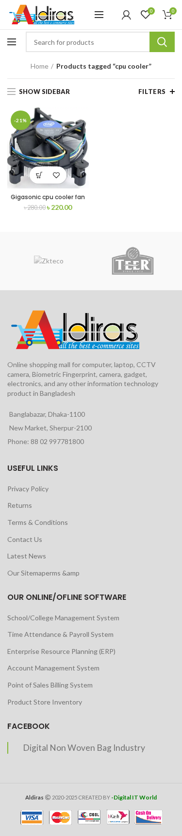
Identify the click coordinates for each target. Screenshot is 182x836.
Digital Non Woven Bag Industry (84, 748)
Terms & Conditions (37, 522)
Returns (19, 505)
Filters (152, 91)
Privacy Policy (28, 488)
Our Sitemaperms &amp (43, 573)
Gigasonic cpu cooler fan (48, 197)
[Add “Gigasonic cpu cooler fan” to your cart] (39, 175)
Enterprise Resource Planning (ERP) (61, 651)
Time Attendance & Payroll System (60, 634)
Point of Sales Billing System (50, 685)
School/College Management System (63, 617)
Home (40, 66)
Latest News (26, 556)
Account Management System (53, 668)
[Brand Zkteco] (49, 261)
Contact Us (24, 539)
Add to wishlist (56, 175)
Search (162, 42)
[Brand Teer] (132, 261)
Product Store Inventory (44, 702)
